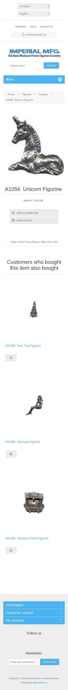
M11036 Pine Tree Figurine (23, 345)
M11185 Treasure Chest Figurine (27, 538)
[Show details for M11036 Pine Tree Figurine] (34, 310)
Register (20, 27)
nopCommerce (40, 682)
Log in (32, 27)
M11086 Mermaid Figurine (23, 442)
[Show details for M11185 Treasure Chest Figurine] (34, 502)
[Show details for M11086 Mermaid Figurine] (34, 406)
